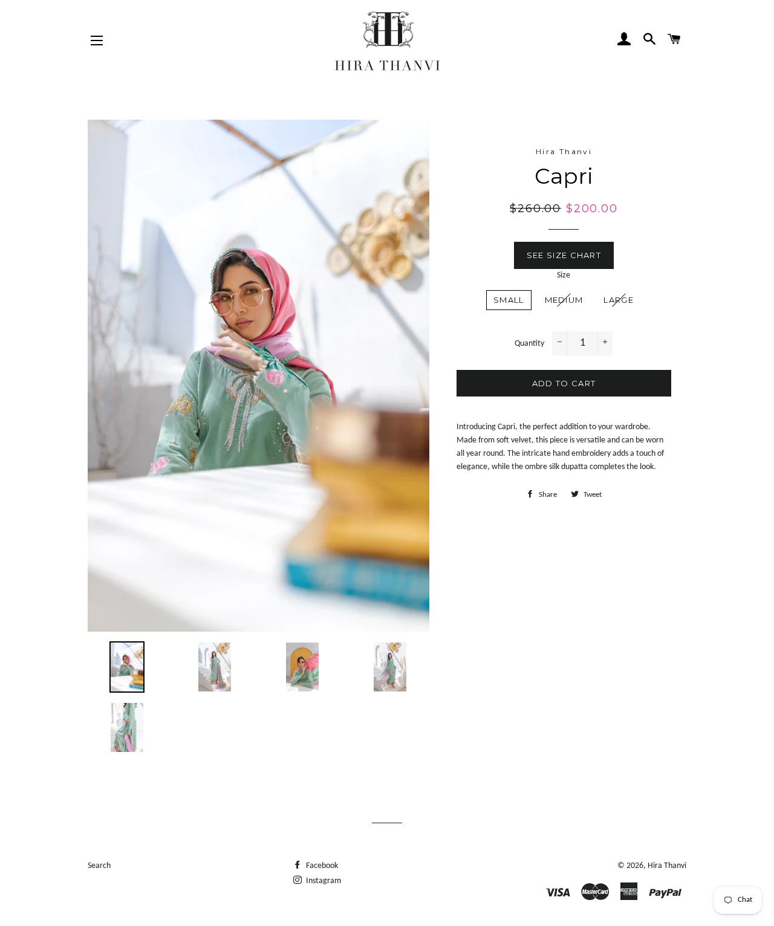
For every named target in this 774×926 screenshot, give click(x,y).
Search (99, 865)
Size (563, 275)
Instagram (322, 881)
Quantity (529, 343)
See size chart (564, 255)
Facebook (321, 865)
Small (508, 300)
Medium (564, 300)
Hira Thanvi (667, 865)
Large (618, 300)
